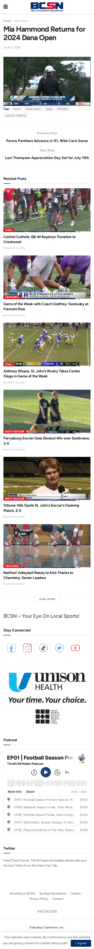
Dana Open (21, 20)
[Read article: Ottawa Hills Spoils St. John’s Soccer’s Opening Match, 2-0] (47, 479)
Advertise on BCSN (22, 893)
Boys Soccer (14, 431)
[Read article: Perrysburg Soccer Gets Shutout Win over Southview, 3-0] (47, 411)
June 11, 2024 (12, 47)
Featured (11, 297)
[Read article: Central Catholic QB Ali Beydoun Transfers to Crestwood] (47, 210)
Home (7, 20)
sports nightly (16, 115)
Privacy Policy (38, 898)
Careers (76, 893)
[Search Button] (88, 7)
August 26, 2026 (15, 248)
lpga (49, 108)
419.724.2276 (47, 911)
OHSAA (62, 108)
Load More (47, 599)
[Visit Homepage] (47, 6)
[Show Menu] (5, 7)
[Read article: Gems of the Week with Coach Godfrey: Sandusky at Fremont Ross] (47, 277)
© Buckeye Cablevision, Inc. (46, 927)
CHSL (8, 230)
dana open (33, 108)
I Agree (80, 943)
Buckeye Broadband (52, 893)
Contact (57, 898)
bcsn (17, 108)
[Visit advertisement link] (47, 696)
